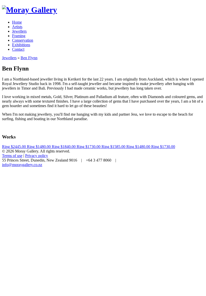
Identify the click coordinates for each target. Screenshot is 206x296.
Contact (18, 49)
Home (17, 22)
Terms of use (12, 156)
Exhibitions (21, 45)
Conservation (22, 40)
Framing (18, 36)
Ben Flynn (29, 58)
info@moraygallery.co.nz (22, 165)
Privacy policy (36, 156)
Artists (17, 27)
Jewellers (19, 31)
